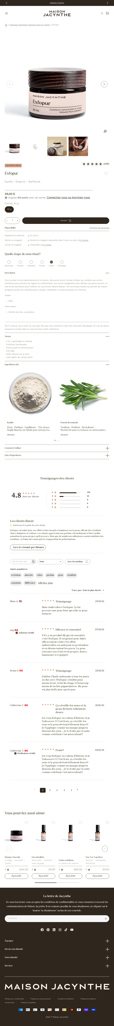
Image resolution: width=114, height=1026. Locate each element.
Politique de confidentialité (14, 999)
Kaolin (10, 423)
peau (60, 575)
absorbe (29, 575)
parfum (50, 575)
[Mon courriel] (106, 918)
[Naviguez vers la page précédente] (35, 789)
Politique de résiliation (89, 999)
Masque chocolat (12, 857)
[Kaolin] (30, 393)
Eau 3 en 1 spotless (94, 857)
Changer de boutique (99, 228)
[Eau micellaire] (43, 832)
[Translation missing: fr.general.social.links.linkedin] (54, 930)
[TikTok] (66, 930)
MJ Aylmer (83, 240)
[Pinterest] (48, 930)
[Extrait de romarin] (83, 393)
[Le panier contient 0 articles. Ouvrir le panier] (107, 13)
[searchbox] (20, 561)
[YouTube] (72, 930)
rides (39, 575)
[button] (24, 824)
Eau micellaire (38, 857)
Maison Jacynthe (60, 1017)
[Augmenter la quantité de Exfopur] (17, 220)
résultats (71, 575)
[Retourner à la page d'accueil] (57, 987)
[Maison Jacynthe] (57, 13)
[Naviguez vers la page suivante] (78, 789)
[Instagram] (60, 930)
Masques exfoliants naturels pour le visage (30, 25)
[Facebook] (42, 930)
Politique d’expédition (28, 1002)
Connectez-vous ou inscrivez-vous (68, 197)
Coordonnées (10, 1002)
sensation (16, 583)
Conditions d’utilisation (66, 999)
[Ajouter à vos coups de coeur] (106, 173)
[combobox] (50, 561)
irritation (15, 575)
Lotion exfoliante (66, 860)
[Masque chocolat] (16, 832)
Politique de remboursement (41, 999)
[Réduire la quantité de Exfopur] (7, 220)
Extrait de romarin (69, 423)
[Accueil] (6, 25)
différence (30, 583)
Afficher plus (45, 582)
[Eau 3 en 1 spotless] (97, 832)
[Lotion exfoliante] (70, 832)
